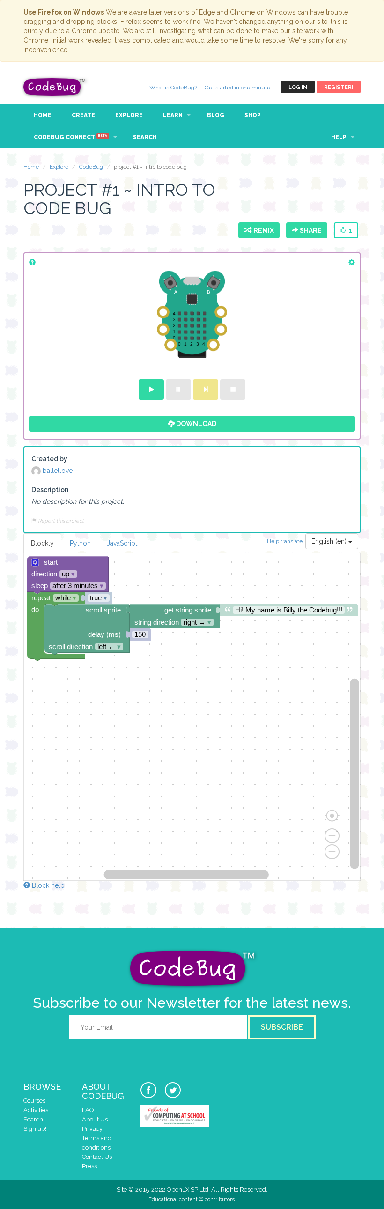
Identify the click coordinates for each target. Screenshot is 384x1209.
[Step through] (205, 389)
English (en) (329, 541)
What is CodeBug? (173, 87)
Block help (47, 885)
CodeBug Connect (70, 137)
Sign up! (34, 1128)
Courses (34, 1100)
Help (339, 137)
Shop (252, 115)
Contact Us (97, 1156)
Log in (297, 87)
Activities (35, 1109)
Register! (338, 87)
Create (83, 115)
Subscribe (282, 1027)
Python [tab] (80, 543)
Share (310, 230)
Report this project (60, 520)
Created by (49, 459)
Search (145, 137)
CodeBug (54, 87)
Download (195, 424)
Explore (129, 115)
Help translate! (286, 541)
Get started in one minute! (238, 87)
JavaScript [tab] (122, 543)
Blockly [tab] (42, 543)
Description (49, 490)
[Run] (151, 389)
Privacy (92, 1128)
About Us (95, 1119)
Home (43, 115)
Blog (215, 115)
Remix (262, 230)
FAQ (88, 1109)
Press (89, 1166)
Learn (173, 115)
